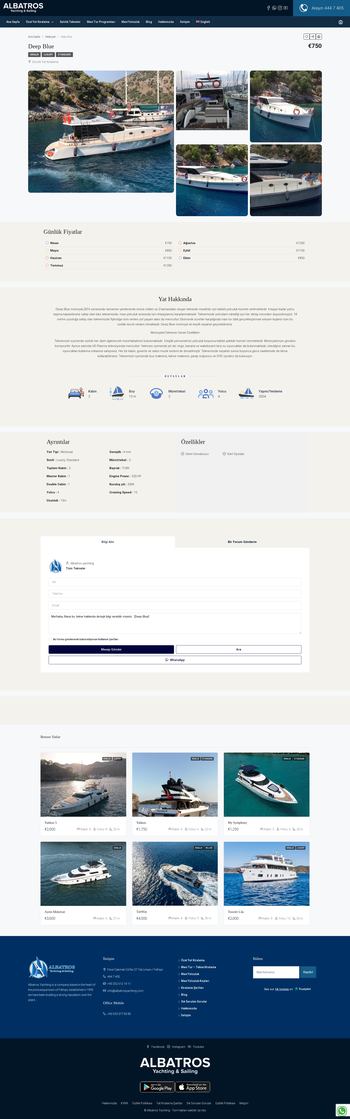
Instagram (179, 1046)
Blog (149, 21)
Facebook (158, 1046)
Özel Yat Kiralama (37, 21)
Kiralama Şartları (192, 987)
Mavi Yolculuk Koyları (195, 981)
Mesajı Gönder (111, 649)
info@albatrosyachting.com (125, 990)
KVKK (124, 1103)
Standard (64, 54)
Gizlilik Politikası (142, 1103)
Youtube (198, 1046)
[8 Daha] (286, 180)
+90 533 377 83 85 (119, 1013)
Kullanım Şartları (108, 639)
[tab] (108, 542)
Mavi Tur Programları (101, 21)
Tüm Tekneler (75, 568)
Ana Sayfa (13, 21)
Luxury (48, 54)
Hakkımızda (166, 21)
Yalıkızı (141, 822)
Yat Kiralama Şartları (169, 1103)
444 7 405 (334, 8)
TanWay (141, 911)
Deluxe (209, 848)
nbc (203, 1110)
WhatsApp (177, 660)
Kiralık (34, 54)
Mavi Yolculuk (131, 21)
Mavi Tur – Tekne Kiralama (198, 967)
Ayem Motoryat (55, 912)
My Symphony (237, 822)
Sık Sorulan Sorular (194, 1001)
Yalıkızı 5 (51, 822)
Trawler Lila (236, 912)
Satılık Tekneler (70, 21)
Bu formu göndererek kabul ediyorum (85, 639)
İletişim (185, 21)
